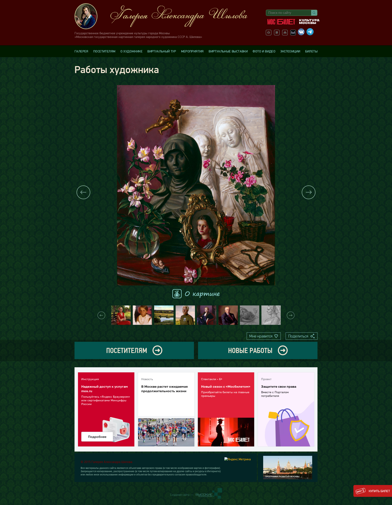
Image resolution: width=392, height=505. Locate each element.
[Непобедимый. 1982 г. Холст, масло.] (185, 315)
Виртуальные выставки (228, 51)
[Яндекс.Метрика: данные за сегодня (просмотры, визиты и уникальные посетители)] (237, 459)
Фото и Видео (264, 51)
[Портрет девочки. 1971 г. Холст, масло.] (142, 315)
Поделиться (298, 336)
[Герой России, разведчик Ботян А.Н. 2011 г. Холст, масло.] (228, 315)
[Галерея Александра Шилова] (165, 16)
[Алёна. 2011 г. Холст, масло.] (206, 315)
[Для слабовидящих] (293, 34)
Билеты (311, 51)
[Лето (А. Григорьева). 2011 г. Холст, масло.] (121, 315)
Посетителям (104, 51)
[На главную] (268, 34)
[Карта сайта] (285, 34)
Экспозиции (290, 51)
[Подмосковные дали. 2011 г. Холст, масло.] (164, 315)
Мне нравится (260, 336)
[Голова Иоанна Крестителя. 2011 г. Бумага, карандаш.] (249, 315)
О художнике (131, 51)
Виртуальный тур (161, 51)
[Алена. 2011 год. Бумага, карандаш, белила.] (271, 315)
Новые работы (250, 350)
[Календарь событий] (277, 34)
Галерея (81, 51)
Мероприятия (192, 51)
